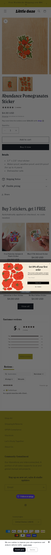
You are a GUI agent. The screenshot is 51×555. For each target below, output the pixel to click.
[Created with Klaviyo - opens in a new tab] (25, 292)
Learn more (27, 545)
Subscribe (38, 282)
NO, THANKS (38, 286)
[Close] (49, 542)
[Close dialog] (49, 263)
